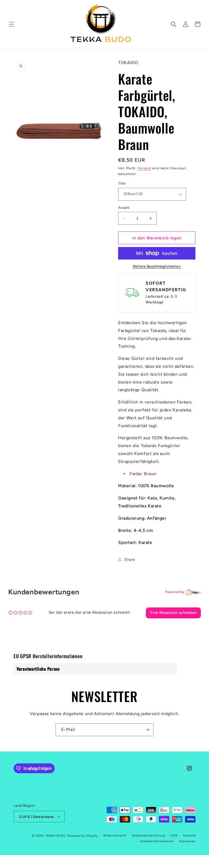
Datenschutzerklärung (148, 835)
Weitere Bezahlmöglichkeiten (157, 266)
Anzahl (123, 208)
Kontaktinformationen (157, 841)
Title (121, 183)
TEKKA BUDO (55, 836)
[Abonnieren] (147, 729)
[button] (11, 24)
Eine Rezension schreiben (173, 612)
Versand (144, 168)
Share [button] (129, 559)
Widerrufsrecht (114, 835)
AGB (174, 835)
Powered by (175, 592)
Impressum (187, 841)
